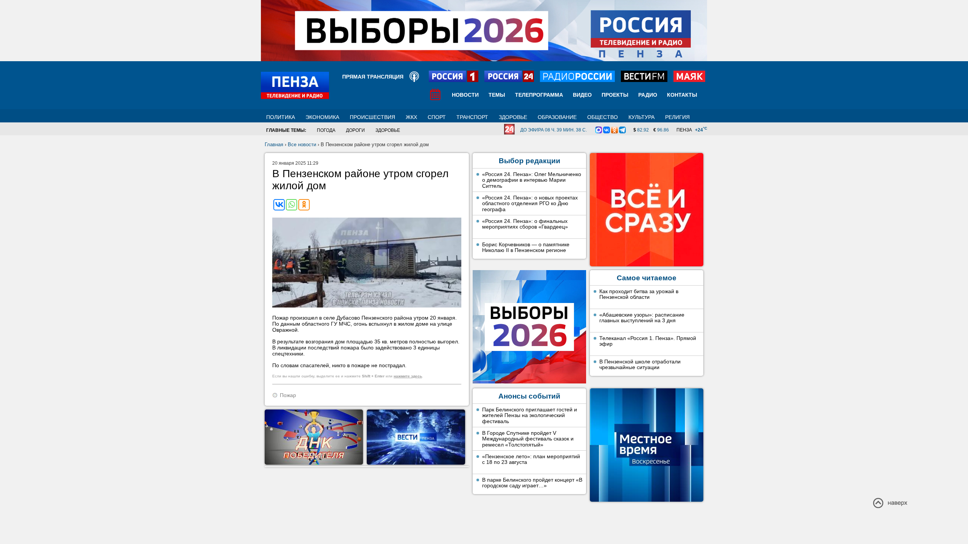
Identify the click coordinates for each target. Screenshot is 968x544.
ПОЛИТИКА (280, 117)
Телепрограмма (539, 95)
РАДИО (647, 95)
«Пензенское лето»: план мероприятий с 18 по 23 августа (531, 459)
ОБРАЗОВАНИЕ (557, 117)
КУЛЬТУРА (641, 117)
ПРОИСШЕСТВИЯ (372, 117)
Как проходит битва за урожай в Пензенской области (638, 294)
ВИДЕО (582, 95)
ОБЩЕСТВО (602, 117)
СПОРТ (437, 117)
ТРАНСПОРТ (472, 117)
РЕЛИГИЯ (677, 117)
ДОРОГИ (355, 130)
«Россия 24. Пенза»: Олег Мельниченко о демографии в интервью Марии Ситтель (531, 180)
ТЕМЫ (497, 95)
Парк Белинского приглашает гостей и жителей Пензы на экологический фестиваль (529, 415)
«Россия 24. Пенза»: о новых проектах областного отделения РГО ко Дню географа (530, 203)
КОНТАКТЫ (682, 95)
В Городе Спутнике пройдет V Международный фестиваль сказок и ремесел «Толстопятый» (528, 438)
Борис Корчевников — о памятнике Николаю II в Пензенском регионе (525, 247)
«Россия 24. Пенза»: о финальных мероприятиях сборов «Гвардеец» (525, 224)
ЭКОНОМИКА (322, 117)
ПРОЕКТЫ (615, 95)
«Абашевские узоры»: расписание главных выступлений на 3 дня (641, 317)
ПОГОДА (326, 130)
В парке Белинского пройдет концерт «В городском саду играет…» (532, 482)
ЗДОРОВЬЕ (513, 117)
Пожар (288, 395)
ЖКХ (411, 117)
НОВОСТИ (465, 95)
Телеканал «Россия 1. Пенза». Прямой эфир (647, 341)
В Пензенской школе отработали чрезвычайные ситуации (640, 364)
